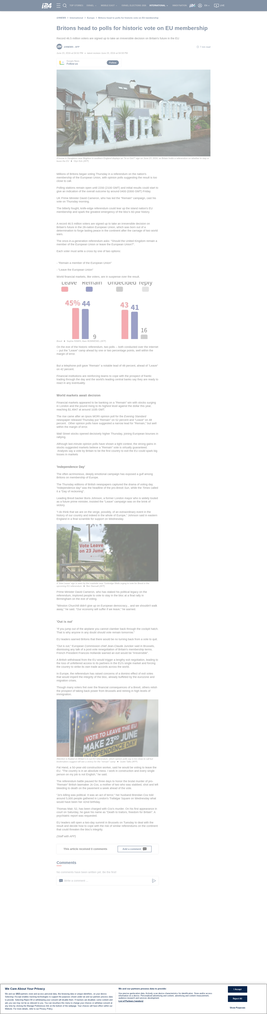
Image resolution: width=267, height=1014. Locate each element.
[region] (133, 999)
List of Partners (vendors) (131, 1001)
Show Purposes (237, 1008)
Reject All (237, 998)
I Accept (238, 989)
